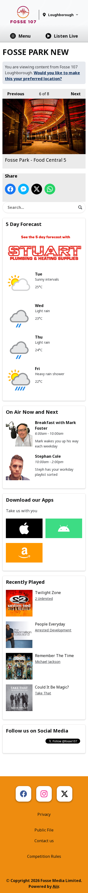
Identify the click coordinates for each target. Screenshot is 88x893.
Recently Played (25, 582)
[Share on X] (36, 189)
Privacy (44, 814)
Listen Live (66, 36)
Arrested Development (53, 630)
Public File (44, 830)
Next (73, 93)
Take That (43, 693)
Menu (24, 36)
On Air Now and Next (32, 412)
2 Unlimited (44, 598)
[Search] (80, 207)
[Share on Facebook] (10, 189)
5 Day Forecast (24, 224)
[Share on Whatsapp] (49, 189)
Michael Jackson (47, 661)
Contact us (44, 840)
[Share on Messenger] (23, 189)
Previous (13, 93)
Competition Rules (44, 856)
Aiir (56, 886)
